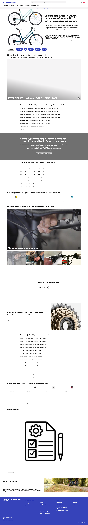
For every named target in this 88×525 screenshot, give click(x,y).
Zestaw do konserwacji (11, 200)
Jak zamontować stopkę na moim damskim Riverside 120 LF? (31, 397)
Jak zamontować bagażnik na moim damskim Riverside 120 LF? (31, 403)
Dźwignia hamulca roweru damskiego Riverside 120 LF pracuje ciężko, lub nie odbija (35, 171)
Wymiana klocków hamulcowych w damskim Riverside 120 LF (31, 350)
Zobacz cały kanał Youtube (43, 287)
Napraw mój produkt (28, 503)
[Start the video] (79, 98)
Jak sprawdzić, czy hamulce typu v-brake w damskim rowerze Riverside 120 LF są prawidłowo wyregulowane (40, 114)
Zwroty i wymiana (43, 504)
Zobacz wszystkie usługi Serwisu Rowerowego (44, 153)
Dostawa (41, 502)
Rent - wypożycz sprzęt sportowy (62, 510)
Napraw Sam (31, 49)
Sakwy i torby (29, 391)
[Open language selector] (84, 2)
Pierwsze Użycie (19, 49)
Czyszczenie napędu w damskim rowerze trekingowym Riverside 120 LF (33, 338)
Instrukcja (44, 49)
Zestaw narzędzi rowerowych (31, 200)
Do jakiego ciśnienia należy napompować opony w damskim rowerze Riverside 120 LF (36, 120)
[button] (16, 259)
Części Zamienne (11, 49)
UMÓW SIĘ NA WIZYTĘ (28, 508)
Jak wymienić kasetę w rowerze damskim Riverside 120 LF (30, 368)
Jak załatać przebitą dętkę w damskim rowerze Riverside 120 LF (31, 177)
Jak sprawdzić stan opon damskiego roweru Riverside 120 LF (31, 356)
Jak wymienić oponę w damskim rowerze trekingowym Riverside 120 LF (33, 362)
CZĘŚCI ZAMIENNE (27, 505)
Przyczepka (65, 391)
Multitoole (65, 200)
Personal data (74, 502)
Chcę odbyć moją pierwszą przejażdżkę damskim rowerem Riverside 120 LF (34, 126)
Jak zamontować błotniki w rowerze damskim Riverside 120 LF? (31, 400)
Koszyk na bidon (10, 391)
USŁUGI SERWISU (27, 506)
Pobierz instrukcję (10, 473)
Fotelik (46, 391)
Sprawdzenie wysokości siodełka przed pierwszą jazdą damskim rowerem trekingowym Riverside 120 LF (39, 108)
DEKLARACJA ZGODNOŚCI (45, 513)
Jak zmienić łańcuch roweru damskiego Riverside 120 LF (30, 374)
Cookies (73, 504)
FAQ (25, 49)
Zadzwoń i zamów (43, 506)
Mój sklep (42, 509)
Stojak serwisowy (47, 200)
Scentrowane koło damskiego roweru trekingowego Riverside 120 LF (32, 165)
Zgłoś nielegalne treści (44, 511)
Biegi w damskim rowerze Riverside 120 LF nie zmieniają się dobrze (32, 183)
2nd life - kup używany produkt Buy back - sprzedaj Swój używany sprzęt (62, 507)
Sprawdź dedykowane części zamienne (14, 320)
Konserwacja (38, 49)
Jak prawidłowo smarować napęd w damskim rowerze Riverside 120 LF (33, 344)
